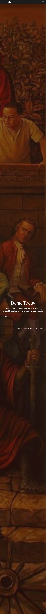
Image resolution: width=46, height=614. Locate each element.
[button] (43, 2)
